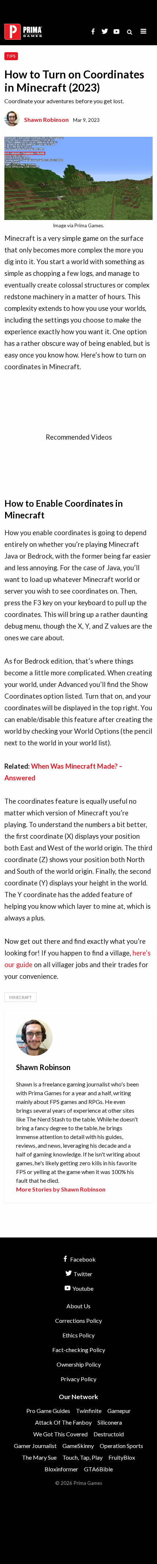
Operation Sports (121, 1445)
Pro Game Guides (48, 1410)
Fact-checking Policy (78, 1349)
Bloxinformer (61, 1468)
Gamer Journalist (35, 1445)
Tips (11, 56)
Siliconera (109, 1422)
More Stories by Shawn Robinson (61, 1189)
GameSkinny (78, 1445)
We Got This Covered (60, 1433)
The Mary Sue (39, 1457)
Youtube (82, 1288)
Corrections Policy (78, 1320)
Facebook (82, 1259)
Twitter (82, 1273)
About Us (78, 1305)
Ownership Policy (79, 1364)
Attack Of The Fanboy (63, 1422)
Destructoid (108, 1433)
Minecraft (20, 997)
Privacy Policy (78, 1378)
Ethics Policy (78, 1335)
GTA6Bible (98, 1468)
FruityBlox (121, 1457)
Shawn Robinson (46, 119)
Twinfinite (89, 1410)
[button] (143, 32)
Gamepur (119, 1410)
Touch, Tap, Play (82, 1457)
